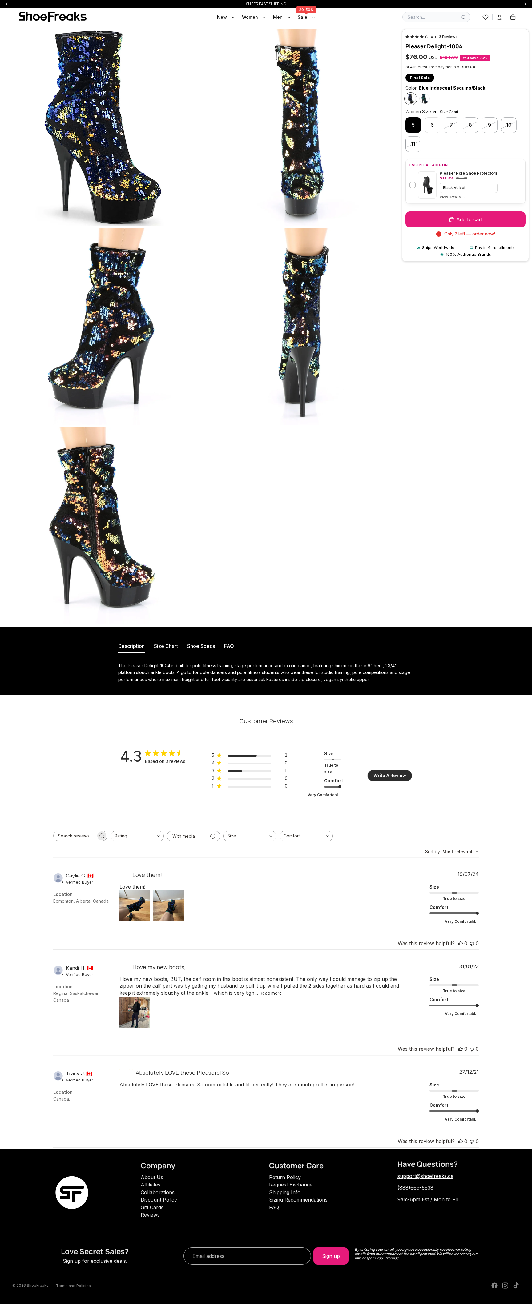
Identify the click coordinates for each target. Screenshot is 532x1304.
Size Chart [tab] (166, 646)
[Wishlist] (485, 17)
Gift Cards (152, 1207)
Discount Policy (159, 1200)
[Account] (499, 17)
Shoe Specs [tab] (201, 646)
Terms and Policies (73, 1285)
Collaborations (158, 1192)
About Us (152, 1177)
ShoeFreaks (38, 1285)
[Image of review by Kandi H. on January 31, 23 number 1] (134, 1012)
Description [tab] (131, 646)
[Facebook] (494, 1285)
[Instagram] (505, 1285)
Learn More (452, 197)
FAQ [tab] (229, 646)
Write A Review (389, 775)
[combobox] (137, 836)
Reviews (150, 1215)
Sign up (331, 1256)
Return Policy (285, 1177)
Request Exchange (290, 1185)
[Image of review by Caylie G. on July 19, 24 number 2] (168, 905)
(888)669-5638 (415, 1188)
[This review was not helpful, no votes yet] (472, 943)
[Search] (463, 17)
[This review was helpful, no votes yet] (460, 943)
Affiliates (150, 1185)
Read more (271, 993)
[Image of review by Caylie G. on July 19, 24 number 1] (134, 905)
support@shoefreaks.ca (425, 1176)
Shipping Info (284, 1192)
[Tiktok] (516, 1285)
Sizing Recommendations (298, 1200)
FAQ (274, 1207)
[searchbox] (75, 836)
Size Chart (449, 112)
